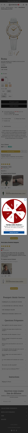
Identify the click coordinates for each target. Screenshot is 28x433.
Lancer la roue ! (14, 232)
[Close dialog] (25, 200)
